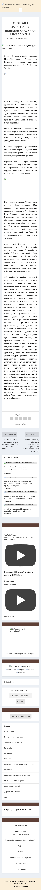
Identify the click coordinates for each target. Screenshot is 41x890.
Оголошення (9, 731)
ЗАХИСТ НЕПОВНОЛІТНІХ (20, 716)
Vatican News (30, 202)
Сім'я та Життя (20, 864)
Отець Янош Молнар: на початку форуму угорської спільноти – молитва (18, 469)
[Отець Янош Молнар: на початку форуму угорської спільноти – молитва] (20, 463)
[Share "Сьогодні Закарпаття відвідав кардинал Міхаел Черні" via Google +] (20, 419)
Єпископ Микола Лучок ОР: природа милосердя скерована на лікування (19, 497)
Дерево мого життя (12, 792)
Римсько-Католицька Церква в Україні (20, 840)
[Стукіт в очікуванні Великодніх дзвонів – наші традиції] (20, 505)
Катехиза (8, 753)
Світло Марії (21, 869)
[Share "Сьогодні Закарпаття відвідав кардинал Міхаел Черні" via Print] (29, 419)
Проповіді (8, 748)
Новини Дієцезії (21, 38)
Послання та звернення (13, 737)
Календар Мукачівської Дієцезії (17, 775)
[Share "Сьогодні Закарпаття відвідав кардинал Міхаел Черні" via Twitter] (16, 419)
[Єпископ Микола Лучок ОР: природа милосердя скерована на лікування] (20, 492)
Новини (7, 726)
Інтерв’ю (7, 759)
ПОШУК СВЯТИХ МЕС (20, 690)
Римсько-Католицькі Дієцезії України (19, 764)
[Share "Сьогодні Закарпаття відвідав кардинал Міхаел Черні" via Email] (25, 419)
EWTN (20, 852)
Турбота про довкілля (13, 742)
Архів (6, 797)
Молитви (8, 770)
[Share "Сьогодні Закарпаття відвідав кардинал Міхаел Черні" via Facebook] (12, 419)
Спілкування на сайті (12, 786)
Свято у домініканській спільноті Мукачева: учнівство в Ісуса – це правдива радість (18, 483)
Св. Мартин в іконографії (14, 781)
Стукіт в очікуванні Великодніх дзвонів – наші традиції (17, 510)
